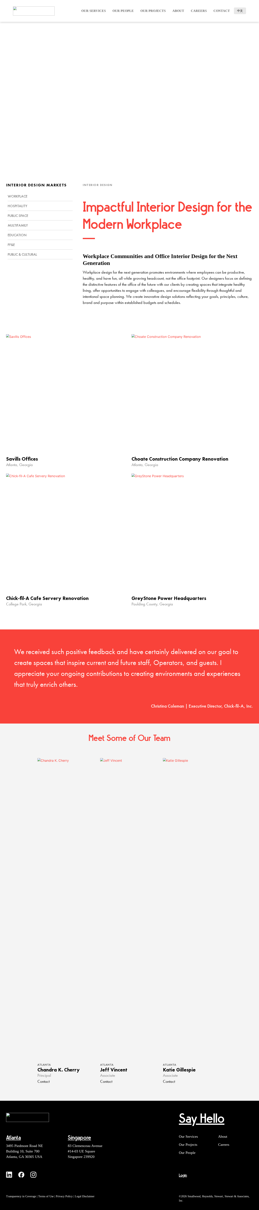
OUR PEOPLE (123, 11)
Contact (221, 11)
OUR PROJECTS (153, 11)
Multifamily (18, 225)
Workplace (17, 196)
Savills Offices (22, 459)
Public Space (18, 215)
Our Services (188, 1136)
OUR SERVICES (93, 11)
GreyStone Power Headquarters (169, 598)
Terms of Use (46, 1196)
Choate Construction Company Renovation (180, 459)
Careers (223, 1145)
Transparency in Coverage (21, 1196)
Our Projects (188, 1145)
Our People (187, 1153)
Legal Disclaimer (84, 1196)
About (178, 11)
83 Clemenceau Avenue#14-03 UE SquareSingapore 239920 (85, 1151)
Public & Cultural (22, 254)
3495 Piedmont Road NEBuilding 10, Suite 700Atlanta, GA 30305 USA (24, 1151)
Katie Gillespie (179, 1070)
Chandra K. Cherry (58, 1070)
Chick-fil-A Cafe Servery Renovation (47, 598)
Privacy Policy (64, 1196)
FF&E (11, 244)
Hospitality (17, 206)
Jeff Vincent (113, 1070)
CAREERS (199, 11)
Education (17, 235)
